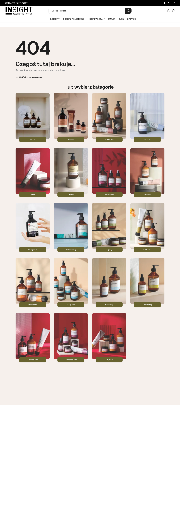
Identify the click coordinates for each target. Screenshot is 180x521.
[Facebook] (164, 3)
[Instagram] (174, 3)
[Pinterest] (169, 3)
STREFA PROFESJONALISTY (16, 3)
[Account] (168, 11)
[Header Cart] (173, 10)
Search (128, 11)
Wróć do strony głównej (30, 77)
